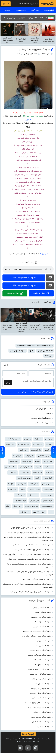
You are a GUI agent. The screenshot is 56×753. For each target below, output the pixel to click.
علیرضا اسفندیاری (39, 512)
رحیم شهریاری (47, 500)
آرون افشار (48, 439)
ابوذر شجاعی (24, 472)
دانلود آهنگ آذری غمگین (41, 698)
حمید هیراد (48, 467)
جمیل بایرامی (34, 500)
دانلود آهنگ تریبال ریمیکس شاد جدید (36, 636)
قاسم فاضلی (21, 484)
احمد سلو (49, 472)
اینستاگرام (35, 748)
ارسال (8, 383)
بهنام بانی (27, 439)
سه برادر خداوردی (31, 506)
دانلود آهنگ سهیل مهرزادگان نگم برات (33, 49)
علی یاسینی (48, 450)
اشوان (37, 461)
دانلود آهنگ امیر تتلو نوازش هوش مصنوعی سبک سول (29, 559)
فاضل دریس (48, 478)
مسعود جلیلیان (34, 489)
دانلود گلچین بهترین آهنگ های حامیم (36, 579)
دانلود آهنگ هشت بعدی (41, 722)
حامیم (37, 478)
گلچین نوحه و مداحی (43, 423)
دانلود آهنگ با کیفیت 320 (24, 277)
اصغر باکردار (34, 484)
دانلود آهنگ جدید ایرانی (42, 607)
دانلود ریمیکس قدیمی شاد (41, 688)
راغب (50, 512)
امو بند (38, 467)
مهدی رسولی (24, 512)
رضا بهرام (38, 439)
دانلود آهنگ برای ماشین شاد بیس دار (37, 631)
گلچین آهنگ (35, 10)
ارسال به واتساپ (13, 293)
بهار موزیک (13, 472)
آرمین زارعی (23, 450)
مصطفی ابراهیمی (26, 467)
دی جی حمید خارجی (25, 478)
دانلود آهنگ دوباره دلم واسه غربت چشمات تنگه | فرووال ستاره (27, 554)
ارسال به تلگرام (39, 293)
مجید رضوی (10, 444)
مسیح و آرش (37, 444)
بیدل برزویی (47, 461)
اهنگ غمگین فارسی (45, 350)
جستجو (6, 3)
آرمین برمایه (30, 456)
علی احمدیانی (36, 450)
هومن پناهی (20, 495)
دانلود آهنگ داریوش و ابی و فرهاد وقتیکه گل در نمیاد (30, 592)
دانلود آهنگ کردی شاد (42, 664)
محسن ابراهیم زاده (13, 439)
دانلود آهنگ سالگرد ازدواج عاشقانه (38, 703)
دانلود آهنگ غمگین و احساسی (39, 669)
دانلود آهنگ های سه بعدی (41, 717)
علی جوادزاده (26, 461)
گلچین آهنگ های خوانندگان (40, 418)
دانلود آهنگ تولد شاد (43, 622)
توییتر (20, 748)
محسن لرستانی (47, 484)
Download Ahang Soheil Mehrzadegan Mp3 (35, 345)
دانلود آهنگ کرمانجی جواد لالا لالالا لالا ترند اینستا (33, 549)
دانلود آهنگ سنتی (44, 726)
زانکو (7, 506)
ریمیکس (7, 10)
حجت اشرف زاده (23, 444)
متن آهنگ (49, 356)
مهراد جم (49, 444)
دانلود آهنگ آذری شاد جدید (40, 674)
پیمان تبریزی (33, 495)
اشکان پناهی (37, 472)
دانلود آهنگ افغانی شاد (42, 660)
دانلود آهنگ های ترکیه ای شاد (39, 655)
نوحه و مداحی (21, 10)
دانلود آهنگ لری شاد (43, 645)
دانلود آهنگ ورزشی (44, 641)
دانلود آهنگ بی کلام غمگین (40, 650)
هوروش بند (17, 456)
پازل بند (11, 484)
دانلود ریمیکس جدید (43, 612)
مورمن (22, 489)
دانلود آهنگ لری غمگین (42, 712)
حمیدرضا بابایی (47, 506)
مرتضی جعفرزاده (20, 500)
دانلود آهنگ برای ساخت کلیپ (39, 707)
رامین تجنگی (17, 506)
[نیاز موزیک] (47, 3)
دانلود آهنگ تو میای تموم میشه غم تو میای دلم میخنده (29, 532)
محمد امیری (12, 489)
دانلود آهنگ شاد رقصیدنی (41, 617)
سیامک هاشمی (10, 467)
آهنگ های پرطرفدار (31, 54)
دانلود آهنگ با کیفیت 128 (24, 285)
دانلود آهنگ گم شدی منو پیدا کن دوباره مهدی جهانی (31, 527)
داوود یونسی (13, 461)
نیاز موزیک (28, 120)
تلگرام (28, 748)
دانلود (31, 350)
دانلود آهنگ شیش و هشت (40, 693)
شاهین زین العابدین (45, 456)
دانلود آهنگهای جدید (17, 350)
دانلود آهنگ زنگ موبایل (42, 626)
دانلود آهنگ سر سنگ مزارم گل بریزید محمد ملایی (32, 545)
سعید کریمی (48, 489)
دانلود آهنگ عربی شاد (43, 683)
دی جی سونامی (47, 495)
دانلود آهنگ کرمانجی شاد (41, 679)
